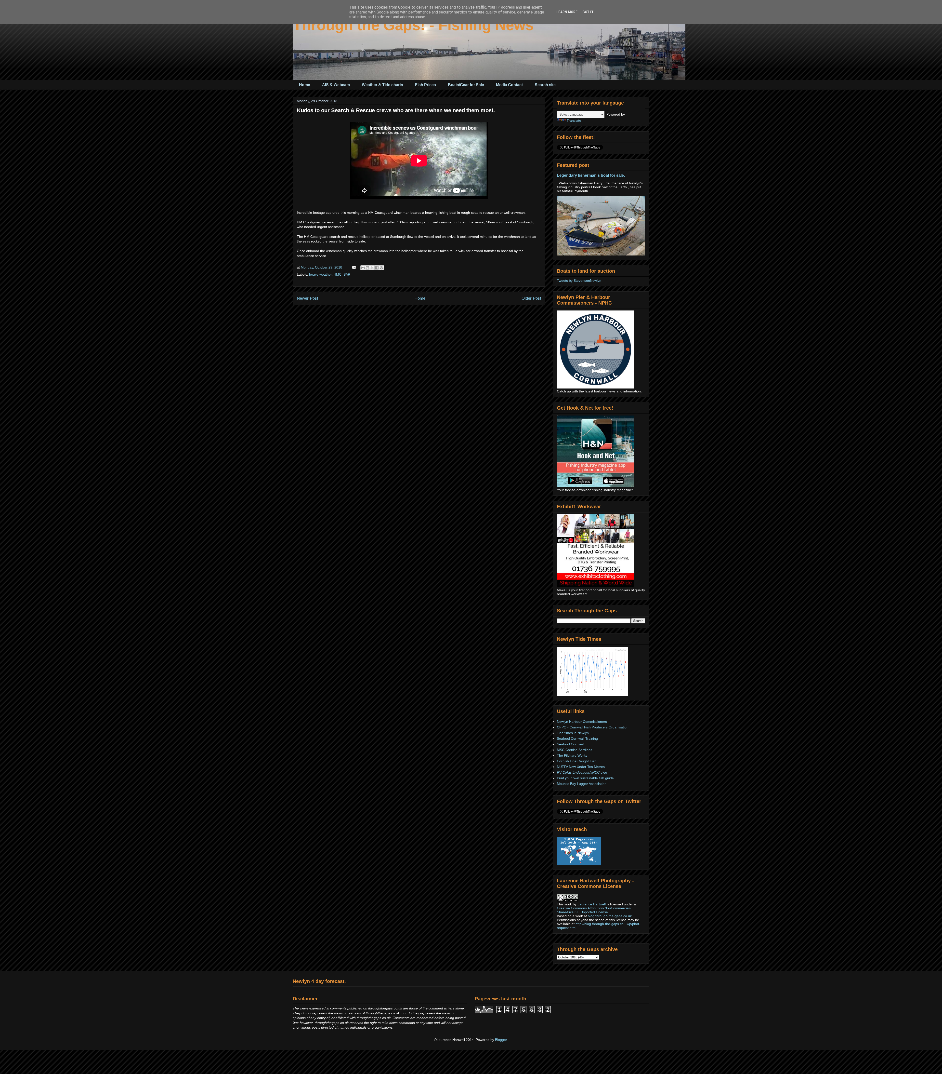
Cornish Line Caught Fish (576, 761)
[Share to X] (372, 267)
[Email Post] (353, 267)
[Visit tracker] (579, 864)
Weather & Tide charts (382, 85)
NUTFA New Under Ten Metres (581, 767)
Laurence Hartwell (591, 904)
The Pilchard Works (572, 755)
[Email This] (362, 267)
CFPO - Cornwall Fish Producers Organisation (592, 727)
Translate (574, 120)
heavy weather (320, 274)
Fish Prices (425, 85)
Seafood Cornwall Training (577, 738)
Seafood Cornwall (570, 744)
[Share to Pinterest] (381, 267)
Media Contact (509, 85)
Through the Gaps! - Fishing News (413, 25)
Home (304, 85)
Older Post (531, 298)
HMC (337, 274)
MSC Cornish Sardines (574, 750)
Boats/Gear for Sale (466, 85)
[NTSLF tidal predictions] (592, 695)
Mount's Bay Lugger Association (581, 784)
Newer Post (307, 298)
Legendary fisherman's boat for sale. (591, 175)
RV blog (582, 772)
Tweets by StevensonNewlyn (579, 280)
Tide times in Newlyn (573, 733)
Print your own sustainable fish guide (585, 778)
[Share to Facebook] (376, 267)
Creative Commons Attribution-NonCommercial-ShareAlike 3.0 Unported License (594, 910)
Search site (545, 85)
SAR (346, 274)
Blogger (501, 1040)
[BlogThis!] (367, 267)
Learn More (566, 12)
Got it (588, 12)
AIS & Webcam (336, 85)
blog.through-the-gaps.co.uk (610, 916)
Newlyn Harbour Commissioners (582, 722)
